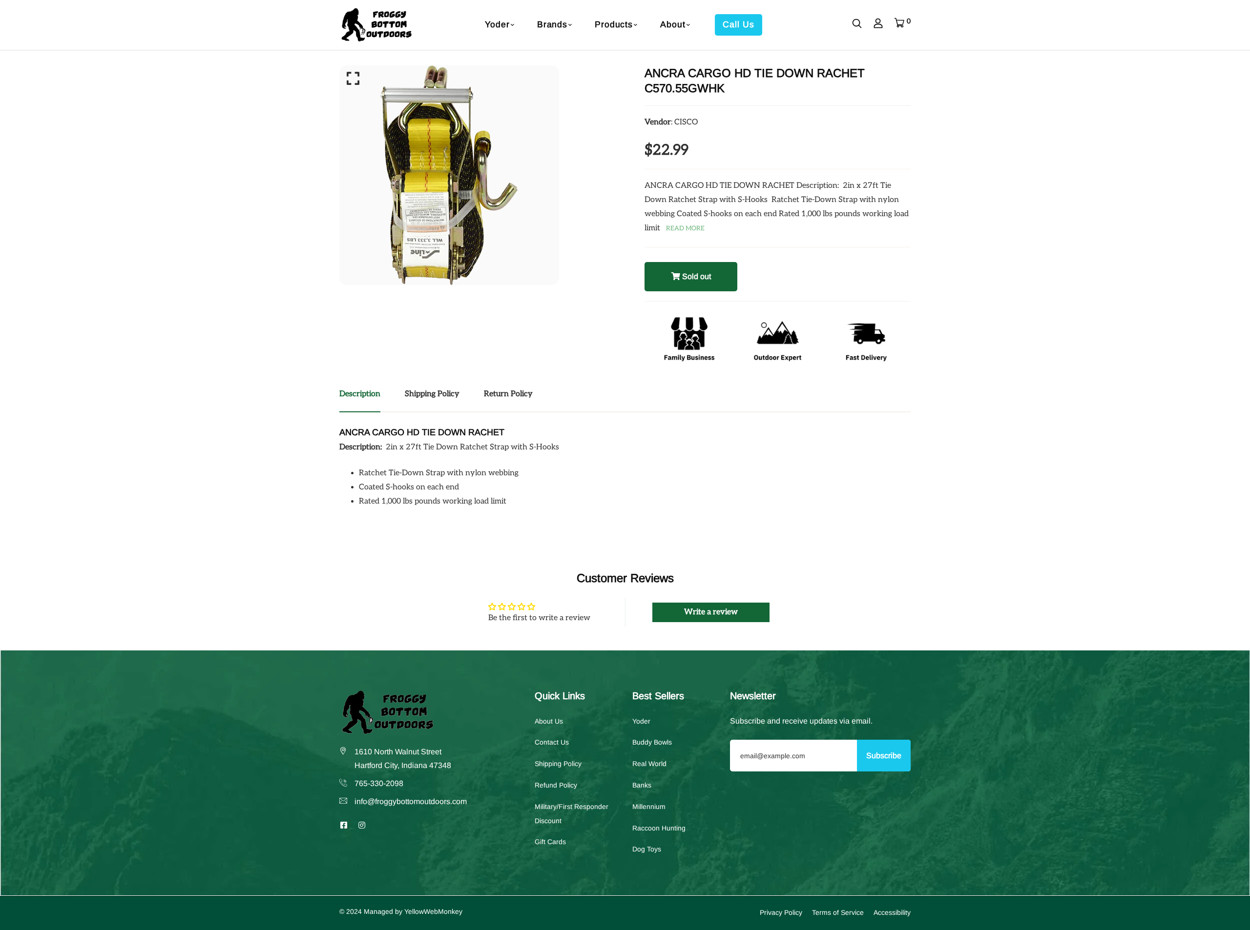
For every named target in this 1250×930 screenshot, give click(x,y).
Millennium (649, 806)
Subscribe (883, 755)
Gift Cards (550, 842)
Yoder (497, 24)
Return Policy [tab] (508, 394)
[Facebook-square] (343, 825)
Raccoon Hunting (659, 828)
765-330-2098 (378, 784)
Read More (685, 228)
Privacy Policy (781, 913)
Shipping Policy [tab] (432, 394)
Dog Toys (646, 849)
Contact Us (552, 743)
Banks (641, 785)
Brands (552, 24)
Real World (649, 764)
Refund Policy (556, 785)
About (672, 24)
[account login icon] (878, 25)
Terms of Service (838, 913)
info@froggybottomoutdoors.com (410, 802)
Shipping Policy (558, 764)
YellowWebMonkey (433, 912)
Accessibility (892, 913)
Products (614, 24)
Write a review (711, 612)
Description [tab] (359, 394)
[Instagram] (361, 825)
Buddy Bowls (652, 743)
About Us (549, 721)
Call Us (738, 24)
